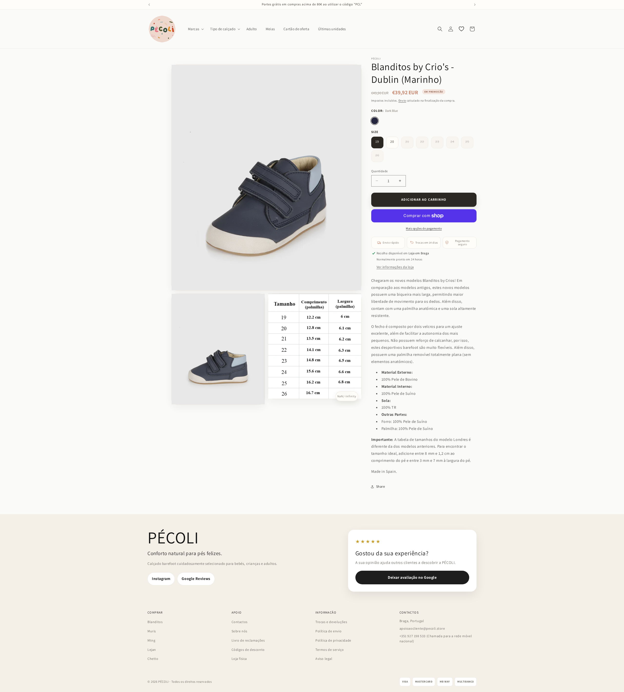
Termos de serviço (329, 649)
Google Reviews (196, 578)
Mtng (151, 640)
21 (409, 143)
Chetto (152, 658)
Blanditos (155, 622)
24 (454, 143)
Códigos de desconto (248, 649)
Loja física (239, 658)
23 (439, 143)
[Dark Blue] (374, 120)
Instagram (161, 578)
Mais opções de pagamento (424, 228)
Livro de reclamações (248, 640)
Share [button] (380, 486)
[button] (195, 29)
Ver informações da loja (395, 267)
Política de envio (328, 631)
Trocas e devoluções (331, 622)
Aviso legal (323, 658)
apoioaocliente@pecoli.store (422, 628)
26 (379, 157)
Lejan (151, 649)
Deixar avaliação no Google (412, 577)
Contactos (240, 622)
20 (392, 141)
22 (424, 143)
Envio (402, 100)
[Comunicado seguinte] (474, 4)
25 (469, 143)
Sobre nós (239, 631)
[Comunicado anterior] (149, 4)
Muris (151, 631)
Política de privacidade (333, 640)
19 (377, 141)
